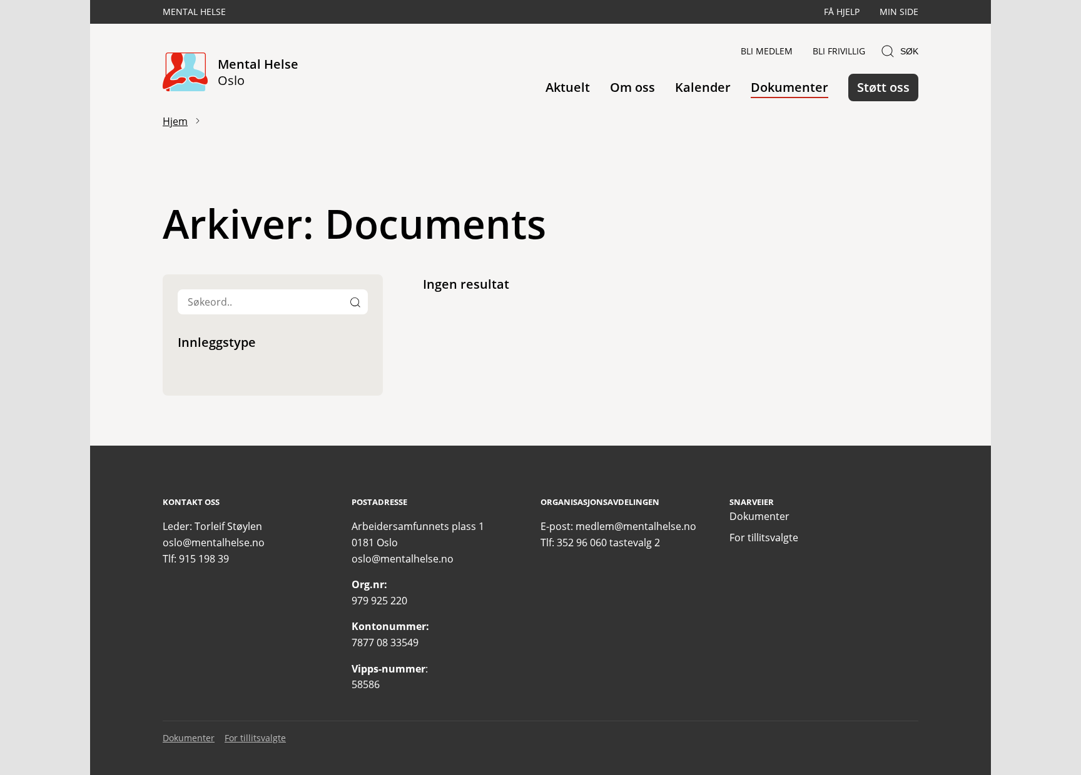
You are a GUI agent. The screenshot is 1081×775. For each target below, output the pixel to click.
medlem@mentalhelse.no (636, 526)
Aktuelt (568, 87)
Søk (909, 51)
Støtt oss (883, 87)
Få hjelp (842, 12)
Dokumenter (789, 87)
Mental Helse (194, 12)
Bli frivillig (839, 51)
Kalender (703, 87)
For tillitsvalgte (763, 537)
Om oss (632, 87)
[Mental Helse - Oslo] (185, 72)
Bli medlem (767, 51)
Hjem (175, 121)
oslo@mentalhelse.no (214, 542)
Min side (899, 12)
